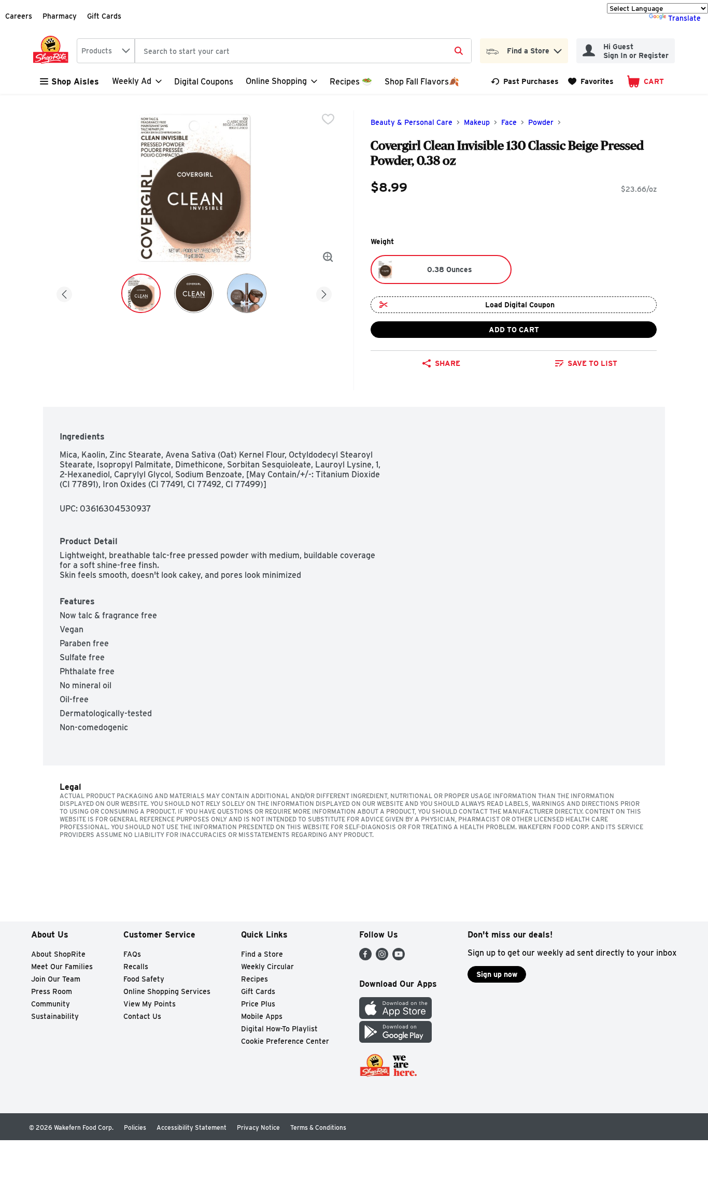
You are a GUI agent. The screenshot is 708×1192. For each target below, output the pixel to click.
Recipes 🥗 (351, 82)
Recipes (254, 979)
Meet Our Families (62, 966)
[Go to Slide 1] (141, 293)
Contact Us (142, 1016)
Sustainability (55, 1016)
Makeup (477, 122)
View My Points (149, 1004)
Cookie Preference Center (285, 1041)
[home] (53, 51)
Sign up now (496, 974)
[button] (558, 48)
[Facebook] (365, 957)
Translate (684, 18)
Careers (18, 16)
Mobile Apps (261, 1016)
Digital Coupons (203, 82)
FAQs (132, 954)
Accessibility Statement (191, 1127)
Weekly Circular (267, 966)
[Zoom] (328, 257)
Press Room (51, 991)
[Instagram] (382, 957)
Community (50, 1004)
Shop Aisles (75, 82)
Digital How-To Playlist (279, 1029)
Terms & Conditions (318, 1127)
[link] (524, 81)
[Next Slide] (324, 292)
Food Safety (143, 979)
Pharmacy (60, 16)
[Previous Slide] (64, 292)
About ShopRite (58, 954)
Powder (541, 122)
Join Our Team (55, 979)
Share (447, 363)
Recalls (135, 966)
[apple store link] (395, 1016)
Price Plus (258, 1004)
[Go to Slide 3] (247, 293)
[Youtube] (398, 957)
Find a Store (262, 954)
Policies (135, 1127)
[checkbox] (328, 119)
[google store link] (395, 1040)
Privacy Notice (258, 1127)
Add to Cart (514, 329)
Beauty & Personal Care (411, 122)
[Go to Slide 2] (194, 293)
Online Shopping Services (166, 991)
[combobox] (106, 50)
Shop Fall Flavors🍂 (422, 82)
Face (509, 122)
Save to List (592, 363)
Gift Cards (104, 16)
